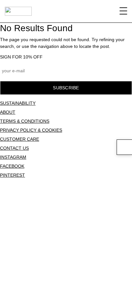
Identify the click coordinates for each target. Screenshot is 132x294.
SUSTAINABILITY (18, 103)
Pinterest (119, 185)
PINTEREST (12, 175)
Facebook (66, 185)
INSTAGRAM (13, 157)
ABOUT (7, 112)
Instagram (13, 185)
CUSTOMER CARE (19, 139)
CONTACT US (14, 148)
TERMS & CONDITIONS (24, 121)
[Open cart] (124, 147)
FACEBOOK (12, 166)
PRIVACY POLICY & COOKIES (31, 130)
